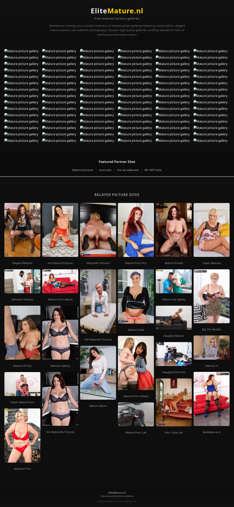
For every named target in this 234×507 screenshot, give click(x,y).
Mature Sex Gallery (174, 299)
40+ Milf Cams (153, 170)
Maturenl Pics (22, 468)
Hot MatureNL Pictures (60, 432)
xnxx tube (105, 170)
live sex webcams (128, 170)
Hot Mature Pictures (60, 263)
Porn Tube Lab (174, 432)
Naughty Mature (174, 336)
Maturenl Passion (22, 299)
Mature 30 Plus (22, 365)
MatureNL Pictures (98, 263)
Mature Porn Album (60, 299)
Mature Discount (83, 170)
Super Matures (212, 263)
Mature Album (98, 406)
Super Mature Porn (22, 402)
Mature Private (174, 263)
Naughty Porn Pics (173, 372)
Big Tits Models (211, 329)
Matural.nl (211, 365)
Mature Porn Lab (135, 432)
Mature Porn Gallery (135, 396)
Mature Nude (136, 329)
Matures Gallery (60, 365)
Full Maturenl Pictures (98, 339)
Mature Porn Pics (136, 263)
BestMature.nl (211, 432)
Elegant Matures (22, 263)
